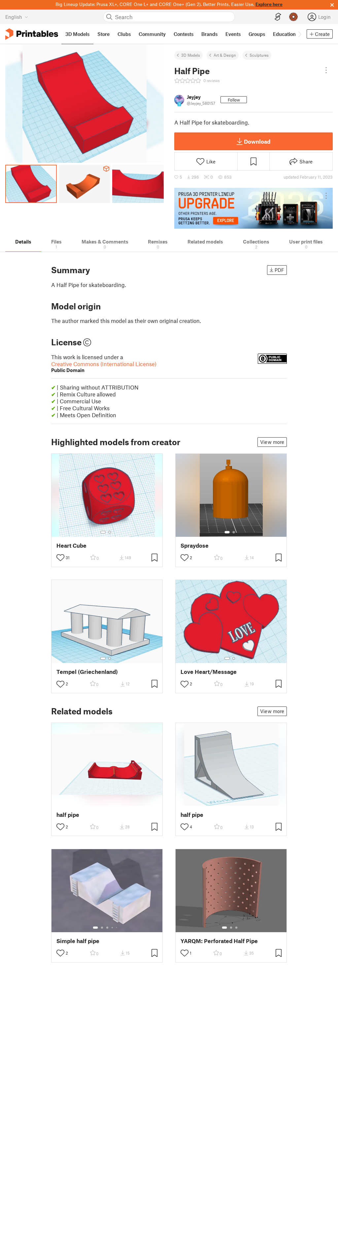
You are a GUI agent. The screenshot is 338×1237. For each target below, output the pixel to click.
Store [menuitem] (103, 34)
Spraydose (195, 545)
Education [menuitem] (284, 34)
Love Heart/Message (209, 672)
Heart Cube (71, 545)
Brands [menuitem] (209, 34)
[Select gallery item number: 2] (109, 532)
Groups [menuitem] (257, 34)
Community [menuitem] (152, 34)
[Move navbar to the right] (299, 34)
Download (257, 141)
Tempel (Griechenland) (87, 672)
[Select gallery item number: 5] (117, 927)
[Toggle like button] (60, 557)
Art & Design (225, 55)
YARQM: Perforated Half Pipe (219, 941)
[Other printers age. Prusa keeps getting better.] (253, 208)
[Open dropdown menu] (326, 70)
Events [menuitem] (233, 34)
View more (272, 442)
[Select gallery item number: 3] (107, 927)
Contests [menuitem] (183, 34)
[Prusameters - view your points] (293, 17)
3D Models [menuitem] (77, 34)
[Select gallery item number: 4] (112, 927)
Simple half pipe (77, 941)
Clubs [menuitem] (124, 34)
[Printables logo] (31, 34)
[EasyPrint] (278, 17)
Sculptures (259, 55)
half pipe (67, 815)
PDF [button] (279, 270)
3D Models (190, 55)
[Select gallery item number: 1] (103, 532)
